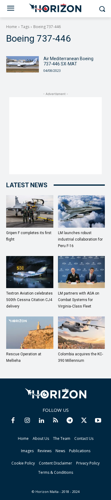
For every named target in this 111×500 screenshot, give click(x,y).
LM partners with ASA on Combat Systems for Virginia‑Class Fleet (78, 299)
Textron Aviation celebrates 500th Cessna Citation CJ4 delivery (29, 299)
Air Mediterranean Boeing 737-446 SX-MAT (68, 61)
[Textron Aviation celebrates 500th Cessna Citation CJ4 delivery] (29, 272)
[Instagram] (27, 420)
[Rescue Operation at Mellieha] (29, 332)
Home (11, 26)
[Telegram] (69, 420)
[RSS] (55, 420)
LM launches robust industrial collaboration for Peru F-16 (80, 239)
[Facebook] (12, 420)
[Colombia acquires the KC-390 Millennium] (81, 332)
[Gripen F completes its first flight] (29, 211)
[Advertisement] (55, 135)
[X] (83, 420)
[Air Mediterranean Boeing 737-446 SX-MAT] (22, 64)
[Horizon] (55, 8)
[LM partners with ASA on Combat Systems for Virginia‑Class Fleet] (81, 272)
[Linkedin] (41, 420)
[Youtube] (98, 420)
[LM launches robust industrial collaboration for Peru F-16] (81, 211)
